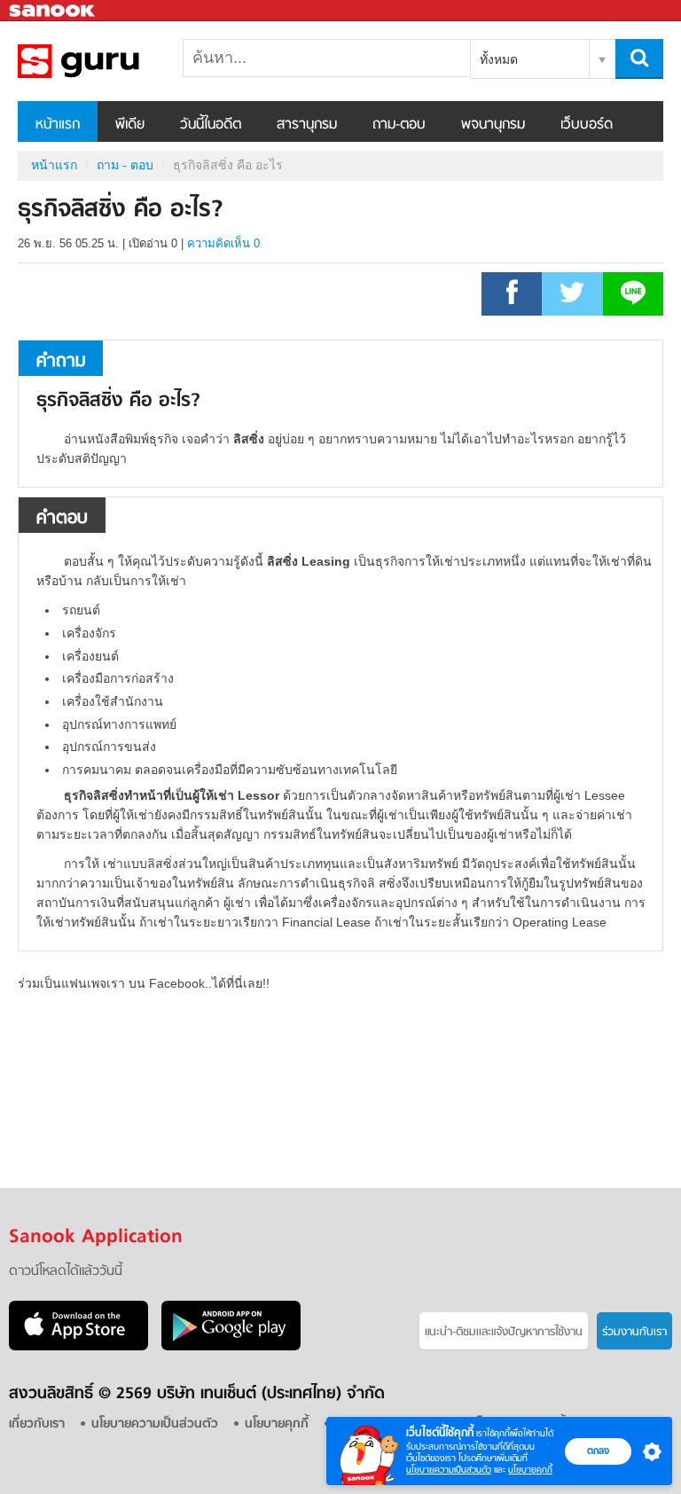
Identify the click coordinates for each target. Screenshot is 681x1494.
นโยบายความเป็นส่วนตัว (448, 1469)
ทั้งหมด (499, 59)
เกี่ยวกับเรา (37, 1424)
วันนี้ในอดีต (210, 125)
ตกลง (598, 1450)
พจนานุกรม (493, 125)
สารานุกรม (307, 125)
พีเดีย (130, 125)
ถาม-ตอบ (399, 125)
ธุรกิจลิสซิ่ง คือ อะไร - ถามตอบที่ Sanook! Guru (111, 61)
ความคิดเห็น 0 (223, 243)
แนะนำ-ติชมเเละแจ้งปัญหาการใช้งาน (504, 1332)
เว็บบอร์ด (586, 125)
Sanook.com (53, 11)
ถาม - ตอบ (125, 165)
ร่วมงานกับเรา (634, 1332)
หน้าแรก (57, 125)
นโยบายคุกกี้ (530, 1469)
